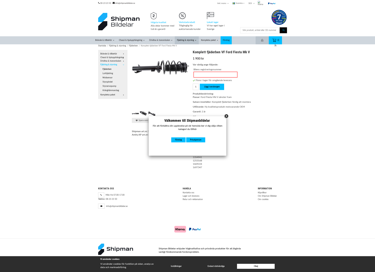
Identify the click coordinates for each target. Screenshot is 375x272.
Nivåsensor (107, 78)
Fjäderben (107, 69)
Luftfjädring (108, 73)
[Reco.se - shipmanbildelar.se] (279, 17)
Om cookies (263, 199)
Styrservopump (109, 86)
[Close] (226, 116)
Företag (226, 40)
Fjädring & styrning (185, 40)
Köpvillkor (262, 193)
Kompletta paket (208, 40)
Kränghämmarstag (111, 90)
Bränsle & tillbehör (103, 40)
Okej (256, 266)
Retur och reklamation (193, 199)
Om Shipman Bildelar (267, 196)
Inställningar (176, 266)
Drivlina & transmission (159, 40)
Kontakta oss (188, 193)
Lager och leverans (191, 196)
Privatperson (195, 140)
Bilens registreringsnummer (207, 69)
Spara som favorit (146, 120)
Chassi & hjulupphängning (130, 40)
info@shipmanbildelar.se (125, 3)
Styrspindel (107, 82)
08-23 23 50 (105, 3)
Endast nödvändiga (216, 266)
